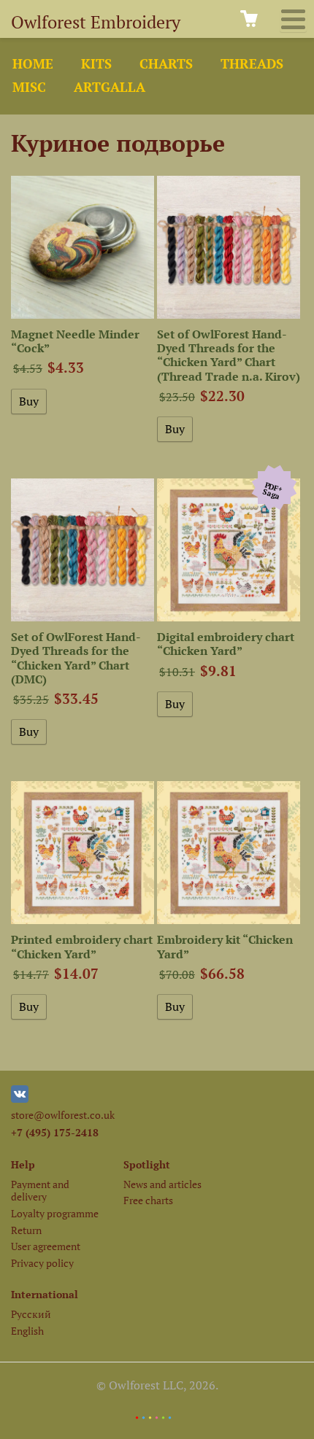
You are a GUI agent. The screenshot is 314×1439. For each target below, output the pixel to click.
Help (23, 1164)
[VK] (19, 1098)
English (27, 1331)
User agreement (45, 1246)
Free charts (148, 1200)
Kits (96, 63)
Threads (252, 63)
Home (32, 63)
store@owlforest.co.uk (63, 1115)
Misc (29, 87)
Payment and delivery (40, 1190)
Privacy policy (42, 1263)
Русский (31, 1314)
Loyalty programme (55, 1213)
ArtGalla (109, 87)
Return (26, 1230)
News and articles (162, 1184)
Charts (166, 63)
